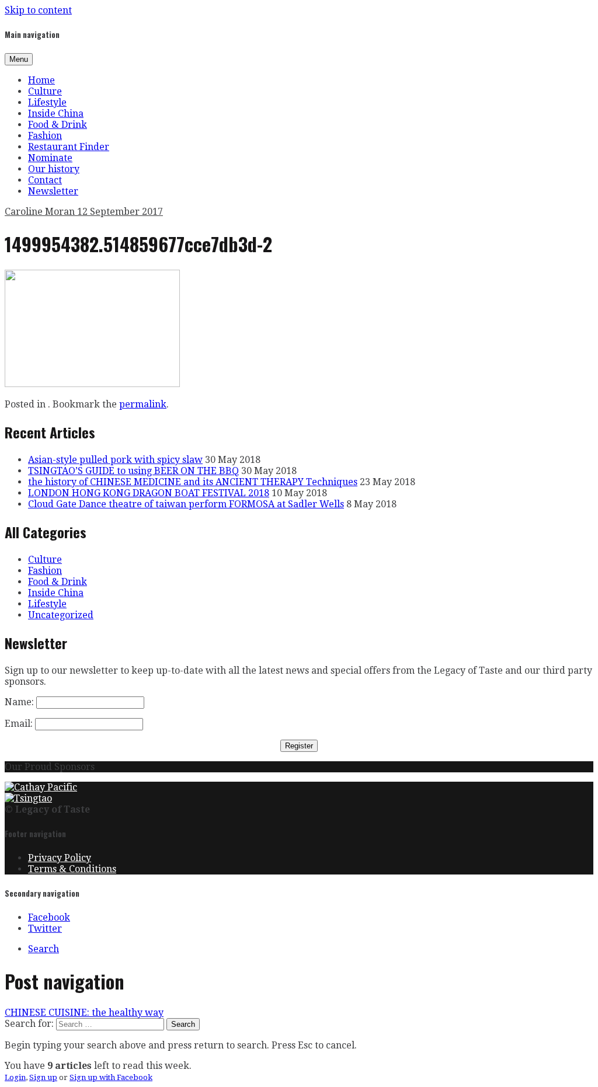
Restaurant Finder (68, 146)
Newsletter (53, 191)
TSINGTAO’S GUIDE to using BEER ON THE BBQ (133, 470)
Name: (19, 702)
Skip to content (38, 10)
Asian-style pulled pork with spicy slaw (115, 459)
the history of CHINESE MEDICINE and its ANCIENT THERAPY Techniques (192, 481)
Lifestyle (47, 102)
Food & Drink (57, 124)
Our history (53, 169)
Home (41, 80)
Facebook (49, 917)
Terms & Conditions (72, 869)
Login (15, 1077)
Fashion (45, 135)
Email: (19, 723)
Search (43, 948)
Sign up (43, 1077)
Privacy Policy (59, 857)
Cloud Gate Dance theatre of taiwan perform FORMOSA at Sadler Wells (186, 504)
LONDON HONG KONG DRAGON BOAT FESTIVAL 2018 (148, 493)
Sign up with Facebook (110, 1077)
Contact (45, 180)
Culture (45, 91)
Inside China (56, 113)
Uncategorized (60, 615)
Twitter (45, 928)
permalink (142, 404)
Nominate (50, 157)
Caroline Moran (41, 211)
